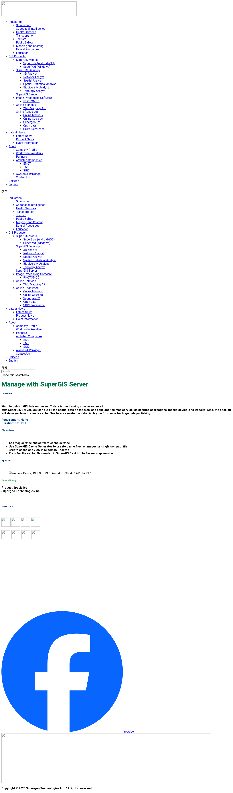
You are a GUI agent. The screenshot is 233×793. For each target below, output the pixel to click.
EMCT (27, 163)
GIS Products (17, 56)
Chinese (14, 181)
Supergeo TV (31, 122)
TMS (26, 167)
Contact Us (23, 177)
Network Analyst (33, 77)
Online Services (26, 104)
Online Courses (33, 118)
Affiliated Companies (29, 160)
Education (22, 53)
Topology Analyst (34, 91)
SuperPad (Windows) (36, 66)
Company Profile (26, 149)
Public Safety (24, 42)
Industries (15, 21)
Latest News (17, 132)
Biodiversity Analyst (36, 87)
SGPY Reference (34, 129)
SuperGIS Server (26, 94)
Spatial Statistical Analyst (39, 84)
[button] (116, 191)
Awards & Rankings (28, 174)
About (12, 146)
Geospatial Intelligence (30, 28)
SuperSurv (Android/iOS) (39, 63)
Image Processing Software (34, 98)
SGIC (26, 170)
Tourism (21, 39)
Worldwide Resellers (29, 153)
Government (23, 25)
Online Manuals (33, 115)
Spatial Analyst (32, 80)
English (13, 184)
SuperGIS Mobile (27, 60)
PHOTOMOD (31, 101)
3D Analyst (30, 73)
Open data (29, 125)
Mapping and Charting (30, 46)
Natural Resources (28, 49)
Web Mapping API (34, 108)
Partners (21, 156)
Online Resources (27, 111)
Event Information (27, 143)
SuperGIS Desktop (28, 70)
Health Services (26, 32)
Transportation (25, 35)
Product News (25, 139)
